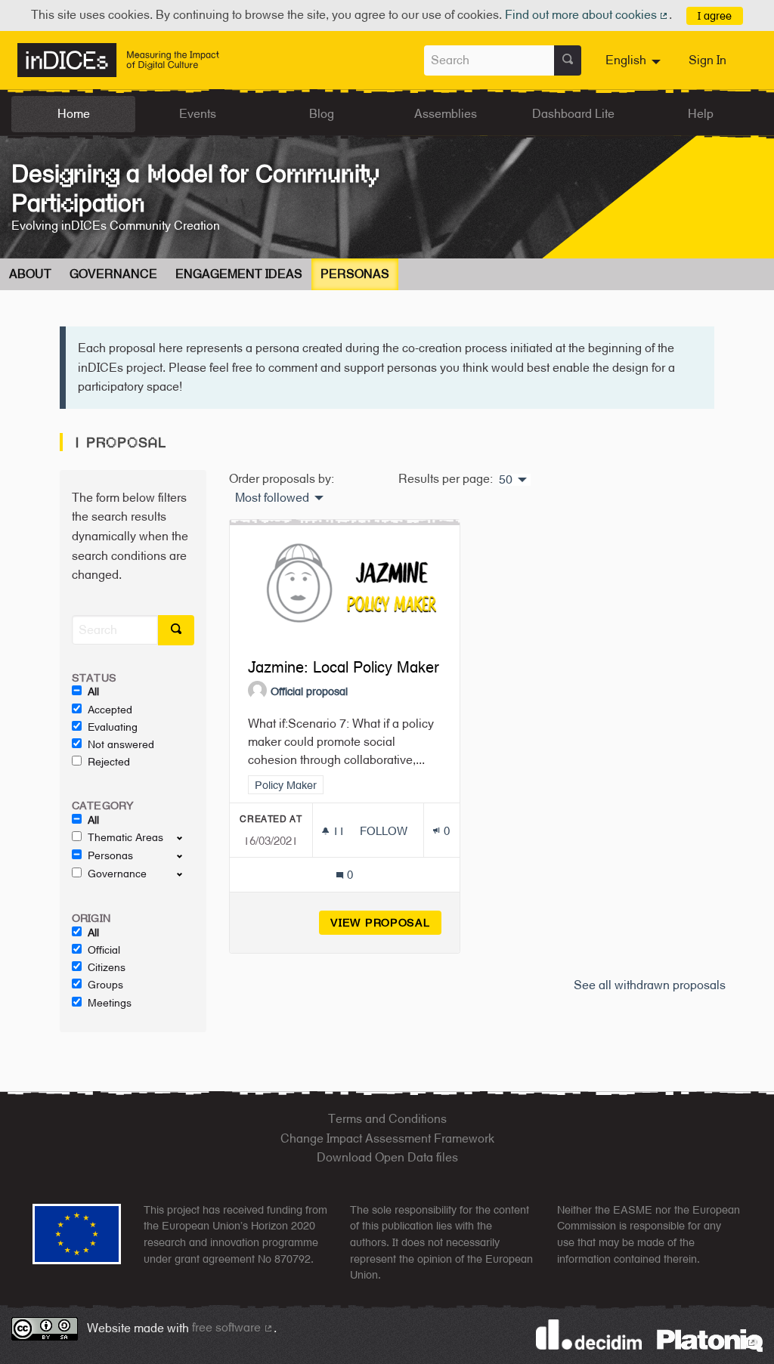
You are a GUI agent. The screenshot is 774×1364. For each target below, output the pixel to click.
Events (197, 114)
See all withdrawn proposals (650, 985)
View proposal (385, 922)
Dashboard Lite (573, 114)
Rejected (109, 762)
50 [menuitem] (505, 480)
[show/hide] (185, 837)
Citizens (106, 967)
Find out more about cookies (587, 15)
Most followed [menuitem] (272, 498)
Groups (105, 985)
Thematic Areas (125, 837)
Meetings (110, 1003)
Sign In (707, 60)
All (93, 691)
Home (73, 114)
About (30, 274)
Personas (354, 274)
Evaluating (113, 727)
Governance (113, 274)
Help (701, 114)
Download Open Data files (387, 1157)
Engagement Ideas (238, 274)
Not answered (121, 744)
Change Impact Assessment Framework (387, 1138)
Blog (321, 114)
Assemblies (445, 114)
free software (233, 1327)
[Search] (567, 60)
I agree (715, 15)
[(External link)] (710, 1339)
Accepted (110, 710)
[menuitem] (634, 60)
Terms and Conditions (387, 1119)
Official (104, 950)
